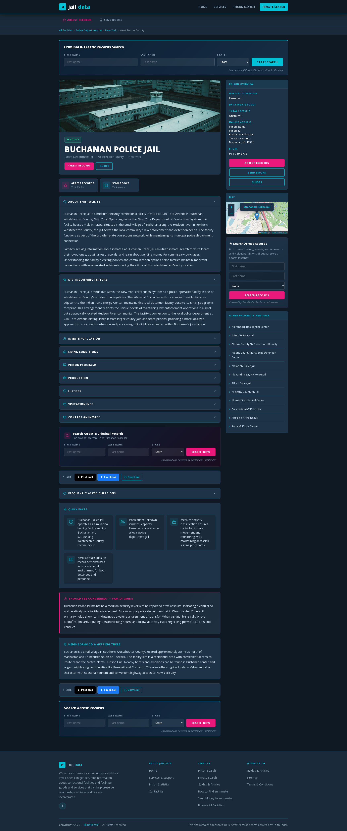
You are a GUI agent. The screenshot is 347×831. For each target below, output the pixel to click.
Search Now (201, 452)
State (221, 54)
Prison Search (244, 7)
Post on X (87, 477)
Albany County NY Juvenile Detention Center (254, 355)
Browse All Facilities (211, 805)
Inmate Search (274, 7)
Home (203, 7)
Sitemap (252, 777)
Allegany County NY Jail (245, 392)
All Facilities (66, 30)
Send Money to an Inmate (215, 798)
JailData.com (91, 825)
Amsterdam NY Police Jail (246, 409)
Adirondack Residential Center (250, 327)
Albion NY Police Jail (243, 366)
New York (111, 30)
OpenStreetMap (279, 232)
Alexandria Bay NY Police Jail (249, 374)
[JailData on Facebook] (62, 806)
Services (220, 7)
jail (75, 6)
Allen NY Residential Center (248, 400)
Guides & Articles (209, 784)
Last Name (148, 54)
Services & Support (161, 777)
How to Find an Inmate (213, 791)
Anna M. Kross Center (245, 426)
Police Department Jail (89, 30)
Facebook (110, 477)
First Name (72, 54)
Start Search (267, 62)
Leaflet (264, 232)
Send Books (113, 20)
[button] (256, 216)
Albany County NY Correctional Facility (254, 344)
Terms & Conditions (260, 784)
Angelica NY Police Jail (245, 417)
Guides (104, 166)
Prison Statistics (159, 784)
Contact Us (156, 791)
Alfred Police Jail (241, 383)
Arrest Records (79, 20)
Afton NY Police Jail (243, 335)
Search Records (257, 295)
